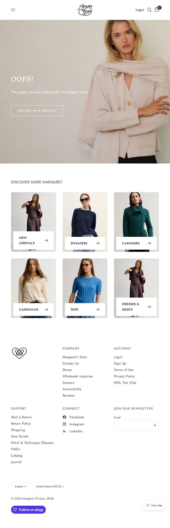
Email (117, 417)
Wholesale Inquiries (78, 376)
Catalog (17, 455)
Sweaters (79, 243)
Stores (67, 369)
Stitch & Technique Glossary (32, 442)
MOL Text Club (125, 382)
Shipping (18, 429)
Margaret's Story (75, 357)
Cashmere (131, 243)
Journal (16, 462)
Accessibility (72, 389)
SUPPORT (18, 408)
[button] (149, 10)
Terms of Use (123, 369)
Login (118, 357)
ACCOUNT (122, 348)
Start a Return (21, 417)
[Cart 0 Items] (156, 10)
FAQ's (15, 449)
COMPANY (71, 348)
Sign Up (120, 363)
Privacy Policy (124, 376)
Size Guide (19, 436)
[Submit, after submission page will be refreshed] (154, 425)
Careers (68, 382)
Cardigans (29, 309)
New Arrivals (27, 240)
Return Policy (21, 423)
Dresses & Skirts (130, 307)
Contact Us (71, 363)
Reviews (69, 395)
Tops (74, 309)
